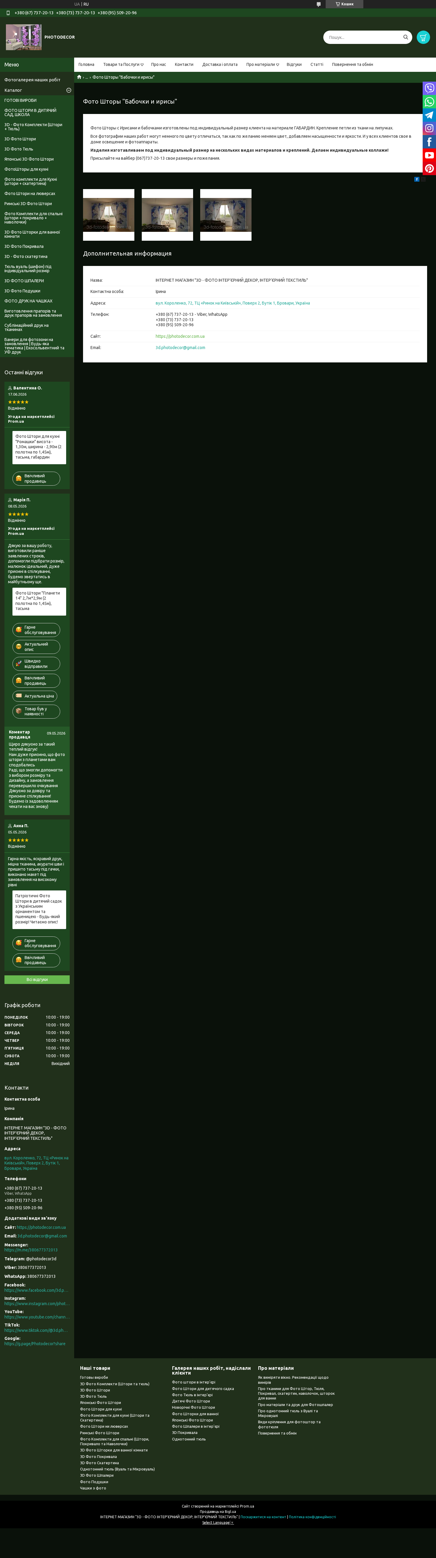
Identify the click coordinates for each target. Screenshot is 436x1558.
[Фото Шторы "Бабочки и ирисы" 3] (226, 214)
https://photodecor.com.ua (180, 336)
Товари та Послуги (121, 64)
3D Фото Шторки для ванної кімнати (32, 234)
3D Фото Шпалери (97, 1475)
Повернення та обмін (352, 64)
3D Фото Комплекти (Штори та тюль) (114, 1384)
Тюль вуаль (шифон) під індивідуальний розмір (28, 268)
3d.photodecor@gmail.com (180, 347)
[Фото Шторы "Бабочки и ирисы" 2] (167, 214)
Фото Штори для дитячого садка (203, 1388)
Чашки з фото (93, 1488)
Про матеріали (260, 64)
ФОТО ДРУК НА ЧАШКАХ (28, 301)
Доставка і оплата (220, 64)
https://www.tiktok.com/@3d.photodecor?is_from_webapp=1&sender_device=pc (37, 1330)
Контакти (184, 64)
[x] (423, 180)
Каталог (13, 90)
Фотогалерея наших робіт (32, 79)
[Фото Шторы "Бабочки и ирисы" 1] (108, 214)
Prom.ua (247, 1506)
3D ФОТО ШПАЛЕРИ (24, 280)
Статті (317, 64)
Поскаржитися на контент (263, 1517)
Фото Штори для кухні (101, 1409)
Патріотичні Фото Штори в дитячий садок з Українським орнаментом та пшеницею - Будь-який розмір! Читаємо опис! (38, 908)
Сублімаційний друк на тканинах (26, 327)
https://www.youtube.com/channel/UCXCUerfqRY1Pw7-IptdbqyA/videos (37, 1317)
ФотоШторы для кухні (26, 169)
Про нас (158, 64)
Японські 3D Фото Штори (29, 159)
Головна (86, 64)
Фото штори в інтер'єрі (193, 1382)
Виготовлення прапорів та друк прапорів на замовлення (33, 313)
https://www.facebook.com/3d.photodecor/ (37, 1290)
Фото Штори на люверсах (29, 193)
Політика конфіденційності (312, 1517)
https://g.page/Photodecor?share (35, 1343)
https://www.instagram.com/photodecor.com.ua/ (37, 1303)
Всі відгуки (37, 979)
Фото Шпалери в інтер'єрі (195, 1426)
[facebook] (416, 180)
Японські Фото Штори (100, 1402)
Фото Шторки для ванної (195, 1414)
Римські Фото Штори (99, 1433)
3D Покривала (185, 1432)
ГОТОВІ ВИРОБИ (20, 100)
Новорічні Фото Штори (193, 1407)
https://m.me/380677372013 (31, 1250)
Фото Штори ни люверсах (104, 1426)
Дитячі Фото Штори (191, 1401)
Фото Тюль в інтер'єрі (192, 1395)
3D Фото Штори (20, 139)
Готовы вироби (94, 1377)
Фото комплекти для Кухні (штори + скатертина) (30, 181)
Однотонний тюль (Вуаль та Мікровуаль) (117, 1469)
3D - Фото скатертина (25, 256)
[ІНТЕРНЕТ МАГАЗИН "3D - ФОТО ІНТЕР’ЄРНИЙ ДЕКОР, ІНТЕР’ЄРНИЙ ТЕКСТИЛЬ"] (24, 37)
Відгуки (294, 64)
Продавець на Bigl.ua (218, 1511)
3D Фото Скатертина (99, 1463)
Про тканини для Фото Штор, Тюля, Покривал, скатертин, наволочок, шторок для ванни (296, 1393)
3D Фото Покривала (24, 246)
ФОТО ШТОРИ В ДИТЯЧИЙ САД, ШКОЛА (30, 112)
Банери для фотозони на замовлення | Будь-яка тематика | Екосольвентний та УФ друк (34, 345)
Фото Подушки (94, 1482)
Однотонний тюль (189, 1439)
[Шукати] (405, 37)
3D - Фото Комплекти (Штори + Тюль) (33, 126)
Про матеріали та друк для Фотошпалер (295, 1404)
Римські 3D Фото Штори (28, 203)
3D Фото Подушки (22, 291)
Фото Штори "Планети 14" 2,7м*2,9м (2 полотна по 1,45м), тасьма (37, 601)
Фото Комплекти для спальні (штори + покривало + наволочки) (33, 217)
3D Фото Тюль (18, 149)
